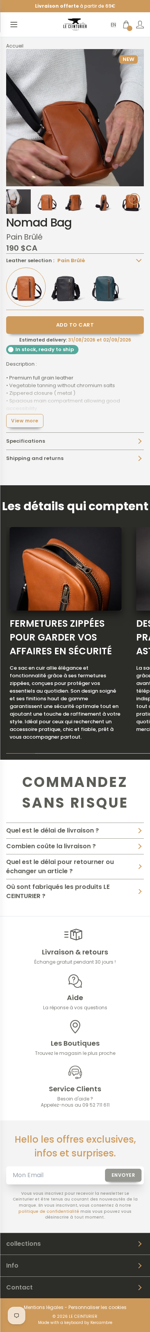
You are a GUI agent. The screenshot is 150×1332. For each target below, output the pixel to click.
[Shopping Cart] (126, 24)
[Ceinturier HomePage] (75, 24)
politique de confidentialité (48, 1211)
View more (24, 420)
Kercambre (101, 1322)
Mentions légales (43, 1307)
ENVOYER (123, 1175)
